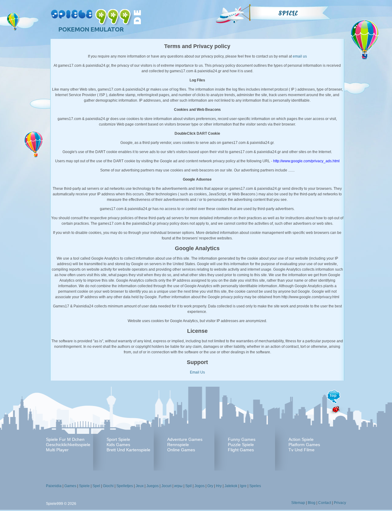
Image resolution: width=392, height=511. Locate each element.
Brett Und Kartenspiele (128, 449)
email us (300, 56)
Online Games (181, 449)
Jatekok (230, 486)
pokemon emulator (90, 29)
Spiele (288, 13)
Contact (324, 503)
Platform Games (304, 444)
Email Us (197, 372)
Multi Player (57, 449)
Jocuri (166, 486)
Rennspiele (178, 444)
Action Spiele (301, 439)
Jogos (199, 486)
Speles (255, 486)
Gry (210, 486)
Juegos (152, 486)
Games (70, 486)
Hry (219, 486)
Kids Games (118, 444)
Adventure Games (184, 439)
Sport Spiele (118, 439)
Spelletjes (124, 486)
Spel (96, 486)
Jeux (140, 486)
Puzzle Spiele (241, 444)
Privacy (340, 503)
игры (178, 486)
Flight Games (241, 449)
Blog (311, 503)
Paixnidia (54, 486)
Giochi (108, 486)
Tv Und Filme (301, 449)
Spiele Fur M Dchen (65, 439)
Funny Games (241, 439)
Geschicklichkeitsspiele (68, 444)
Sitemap (298, 503)
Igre (243, 486)
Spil (188, 486)
